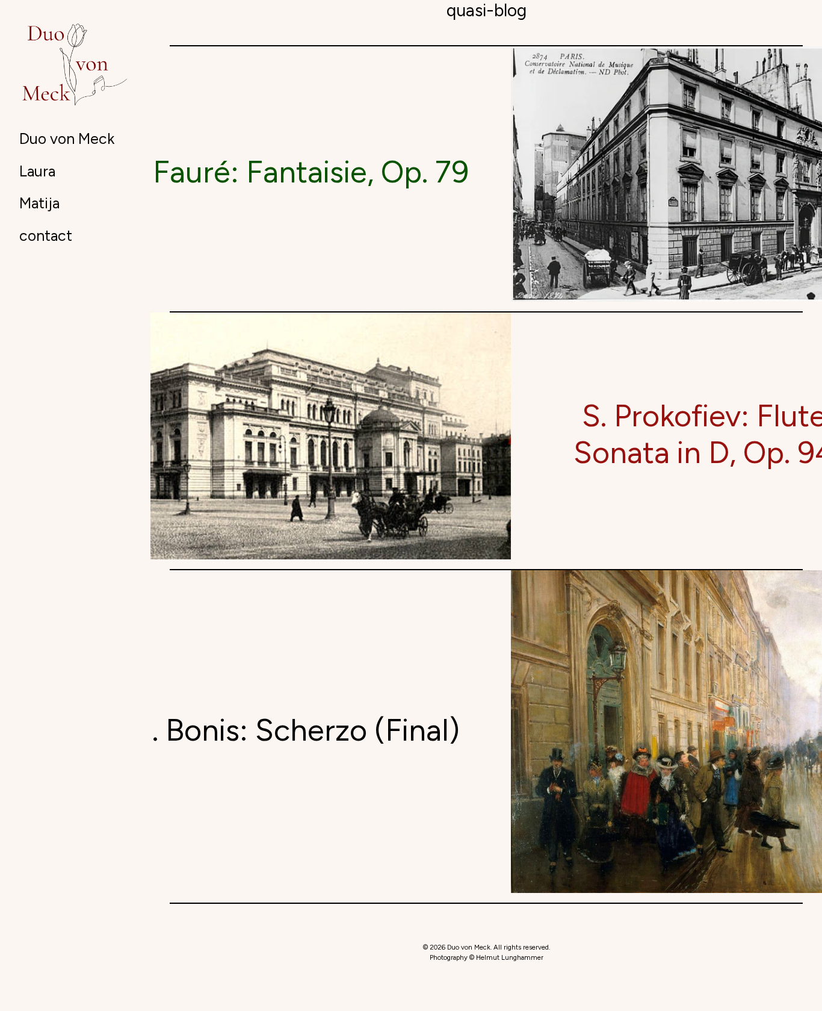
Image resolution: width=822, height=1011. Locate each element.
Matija (39, 203)
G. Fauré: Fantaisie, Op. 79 (293, 172)
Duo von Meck (66, 138)
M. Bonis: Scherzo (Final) (293, 730)
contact (45, 235)
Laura (37, 171)
